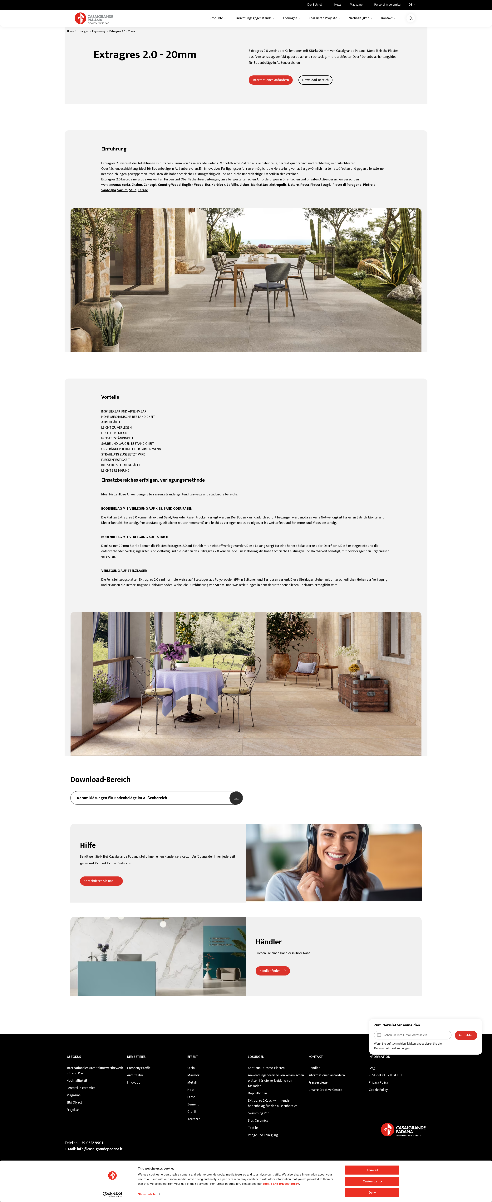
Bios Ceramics (258, 1120)
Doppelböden (257, 1093)
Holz (190, 1090)
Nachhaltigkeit (76, 1080)
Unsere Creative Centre (325, 1090)
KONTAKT (315, 1057)
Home (70, 31)
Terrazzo (193, 1119)
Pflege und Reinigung (263, 1135)
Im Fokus (73, 1057)
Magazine (73, 1095)
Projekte (72, 1110)
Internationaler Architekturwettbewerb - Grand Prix (94, 1070)
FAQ (372, 1068)
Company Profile (138, 1068)
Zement (193, 1104)
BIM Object (74, 1102)
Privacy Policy (378, 1082)
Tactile (253, 1128)
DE (410, 4)
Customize (370, 1181)
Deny (372, 1192)
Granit (191, 1111)
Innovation (134, 1082)
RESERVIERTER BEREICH (385, 1075)
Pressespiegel (318, 1082)
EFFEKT (192, 1057)
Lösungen (256, 1057)
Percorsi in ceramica (80, 1088)
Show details (146, 1194)
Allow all (372, 1170)
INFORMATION (379, 1057)
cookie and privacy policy (281, 1183)
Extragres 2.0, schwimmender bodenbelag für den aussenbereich (273, 1103)
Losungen (83, 31)
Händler (314, 1068)
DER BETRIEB (136, 1057)
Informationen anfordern (326, 1075)
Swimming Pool (259, 1113)
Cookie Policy (378, 1090)
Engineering (99, 31)
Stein (191, 1068)
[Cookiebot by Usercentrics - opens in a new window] (112, 1194)
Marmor (193, 1075)
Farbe (191, 1097)
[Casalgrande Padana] (93, 18)
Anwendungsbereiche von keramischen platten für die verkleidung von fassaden (276, 1081)
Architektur (135, 1075)
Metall (192, 1082)
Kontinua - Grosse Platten (266, 1068)
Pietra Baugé (320, 185)
